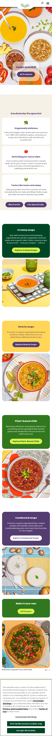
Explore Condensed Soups (26, 538)
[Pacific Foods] (25, 5)
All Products (26, 74)
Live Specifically (35, 204)
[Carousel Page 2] (47, 670)
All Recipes (26, 611)
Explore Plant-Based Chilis (26, 441)
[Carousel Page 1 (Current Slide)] (45, 670)
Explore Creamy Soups (26, 250)
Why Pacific (14, 204)
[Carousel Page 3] (49, 670)
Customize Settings (26, 717)
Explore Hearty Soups (26, 344)
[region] (26, 707)
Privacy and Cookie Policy (15, 709)
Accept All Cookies (26, 730)
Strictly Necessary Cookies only (26, 723)
